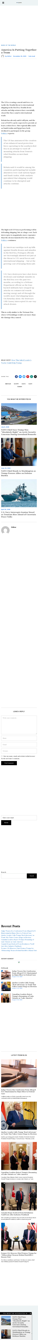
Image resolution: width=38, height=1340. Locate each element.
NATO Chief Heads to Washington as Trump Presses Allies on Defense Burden (18, 473)
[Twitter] (23, 376)
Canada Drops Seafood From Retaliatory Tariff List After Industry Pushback (17, 1214)
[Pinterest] (27, 376)
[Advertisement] (19, 25)
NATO (24, 384)
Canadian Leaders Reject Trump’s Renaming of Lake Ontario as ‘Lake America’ (23, 996)
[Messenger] (20, 376)
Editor (9, 56)
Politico (4, 133)
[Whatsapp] (31, 376)
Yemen (19, 386)
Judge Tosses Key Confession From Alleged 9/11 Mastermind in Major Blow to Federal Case (24, 973)
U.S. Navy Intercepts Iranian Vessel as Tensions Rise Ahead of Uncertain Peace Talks (18, 514)
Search (3, 872)
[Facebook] (16, 376)
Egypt (16, 384)
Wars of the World (8, 45)
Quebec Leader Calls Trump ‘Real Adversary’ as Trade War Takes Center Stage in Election (24, 984)
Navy (30, 384)
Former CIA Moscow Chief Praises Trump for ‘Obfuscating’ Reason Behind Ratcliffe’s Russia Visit (18, 1255)
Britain (8, 384)
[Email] (35, 376)
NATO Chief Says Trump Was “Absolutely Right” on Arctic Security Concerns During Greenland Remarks (18, 432)
